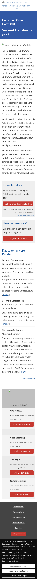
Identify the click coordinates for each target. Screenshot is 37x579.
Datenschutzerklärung (25, 215)
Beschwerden (19, 522)
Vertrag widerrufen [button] (18, 534)
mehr (5, 294)
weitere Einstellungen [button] (19, 576)
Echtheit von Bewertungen (28, 378)
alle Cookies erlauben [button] (18, 566)
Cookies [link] (18, 528)
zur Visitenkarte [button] (22, 472)
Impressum (19, 506)
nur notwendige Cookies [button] (18, 571)
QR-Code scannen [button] (21, 424)
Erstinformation (18, 517)
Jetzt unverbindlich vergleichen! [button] (18, 204)
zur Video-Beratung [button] (21, 451)
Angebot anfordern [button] (18, 238)
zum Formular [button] (21, 494)
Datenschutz (18, 512)
